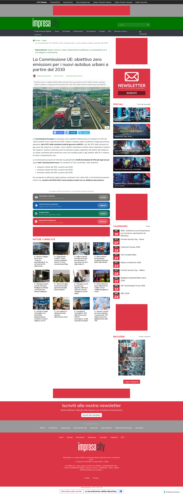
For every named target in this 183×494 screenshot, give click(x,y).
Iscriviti (103, 197)
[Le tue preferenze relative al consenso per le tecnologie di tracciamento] (172, 492)
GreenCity (94, 428)
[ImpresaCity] (46, 23)
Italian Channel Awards (102, 2)
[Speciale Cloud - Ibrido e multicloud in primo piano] (131, 180)
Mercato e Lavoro (121, 31)
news (44, 40)
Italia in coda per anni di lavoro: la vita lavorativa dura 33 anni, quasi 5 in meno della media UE (81, 260)
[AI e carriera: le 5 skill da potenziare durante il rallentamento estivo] (61, 303)
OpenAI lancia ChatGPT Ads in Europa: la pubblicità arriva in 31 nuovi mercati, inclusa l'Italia (61, 260)
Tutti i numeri (144, 336)
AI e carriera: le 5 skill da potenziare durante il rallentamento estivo (61, 314)
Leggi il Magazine (132, 382)
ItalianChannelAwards (123, 428)
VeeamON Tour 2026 (123, 136)
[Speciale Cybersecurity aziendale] (131, 164)
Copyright (103, 437)
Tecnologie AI (91, 31)
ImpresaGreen (106, 428)
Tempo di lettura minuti (75, 76)
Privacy (96, 478)
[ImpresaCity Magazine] (131, 357)
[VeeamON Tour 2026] (131, 131)
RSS (122, 437)
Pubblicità (114, 437)
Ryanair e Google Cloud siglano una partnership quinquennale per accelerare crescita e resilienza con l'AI (41, 316)
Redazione (92, 437)
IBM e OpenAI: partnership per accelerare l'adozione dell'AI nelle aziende (101, 259)
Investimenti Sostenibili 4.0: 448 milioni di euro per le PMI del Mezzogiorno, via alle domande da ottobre (81, 316)
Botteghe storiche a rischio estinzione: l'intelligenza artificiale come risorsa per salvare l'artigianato (41, 288)
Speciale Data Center (122, 120)
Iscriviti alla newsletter (92, 415)
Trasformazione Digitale (42, 31)
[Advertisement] (91, 393)
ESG (109, 31)
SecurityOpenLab (83, 2)
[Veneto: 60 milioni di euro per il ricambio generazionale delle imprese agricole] (61, 276)
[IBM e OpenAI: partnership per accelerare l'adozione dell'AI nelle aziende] (101, 248)
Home (37, 40)
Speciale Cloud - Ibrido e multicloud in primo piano (129, 184)
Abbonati (103, 221)
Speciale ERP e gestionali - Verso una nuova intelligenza (129, 152)
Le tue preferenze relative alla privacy (100, 491)
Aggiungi (103, 205)
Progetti (102, 31)
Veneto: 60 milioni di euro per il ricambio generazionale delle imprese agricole (61, 287)
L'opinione (37, 35)
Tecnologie (66, 31)
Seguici (103, 213)
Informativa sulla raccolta (71, 491)
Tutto (147, 226)
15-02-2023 (59, 76)
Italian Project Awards (123, 2)
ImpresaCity (68, 2)
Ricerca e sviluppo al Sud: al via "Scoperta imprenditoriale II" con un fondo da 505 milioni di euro (41, 261)
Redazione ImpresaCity (44, 76)
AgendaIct (139, 428)
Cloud (57, 31)
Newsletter (143, 34)
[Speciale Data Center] (131, 114)
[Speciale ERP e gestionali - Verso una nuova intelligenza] (131, 147)
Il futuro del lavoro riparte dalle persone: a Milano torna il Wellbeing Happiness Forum (101, 288)
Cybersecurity (78, 31)
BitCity (42, 428)
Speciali (70, 437)
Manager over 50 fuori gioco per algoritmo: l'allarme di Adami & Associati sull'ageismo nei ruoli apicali (81, 288)
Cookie (87, 478)
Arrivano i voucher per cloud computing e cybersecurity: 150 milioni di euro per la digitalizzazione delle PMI (101, 316)
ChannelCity (55, 2)
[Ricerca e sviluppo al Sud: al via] (41, 248)
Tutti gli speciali (143, 104)
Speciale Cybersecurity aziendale (127, 169)
